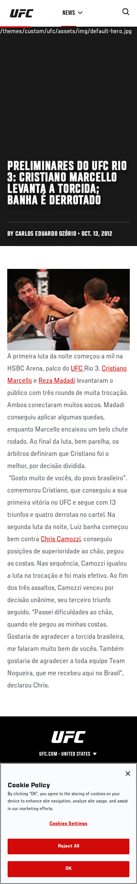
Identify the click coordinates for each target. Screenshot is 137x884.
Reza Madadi (56, 381)
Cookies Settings (68, 824)
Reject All (68, 846)
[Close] (127, 773)
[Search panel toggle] (126, 12)
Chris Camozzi (60, 539)
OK (68, 868)
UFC (77, 368)
